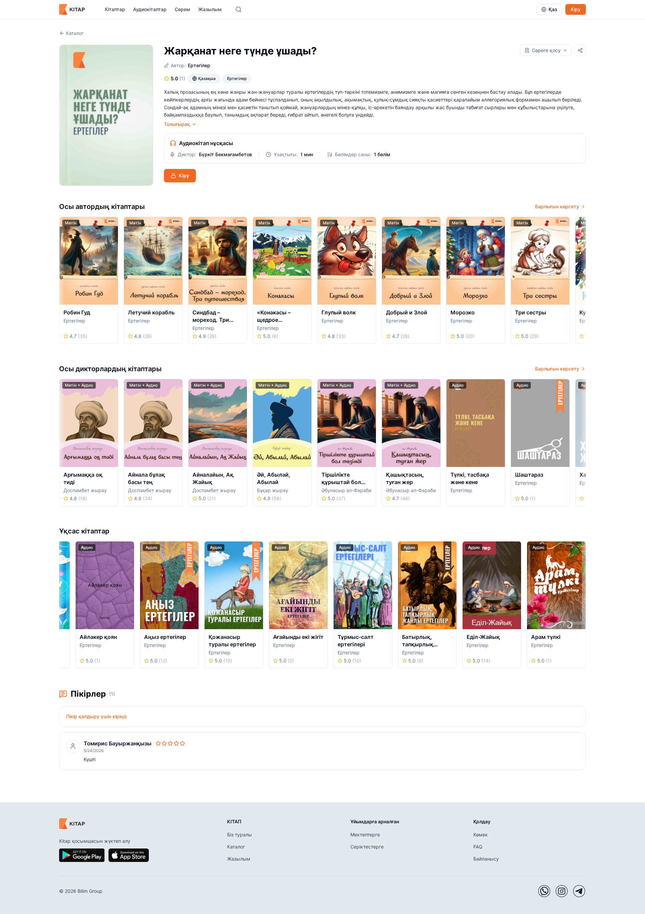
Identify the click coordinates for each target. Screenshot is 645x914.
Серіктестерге (367, 847)
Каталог (75, 33)
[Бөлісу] (580, 50)
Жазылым (210, 9)
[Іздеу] (238, 9)
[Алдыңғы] (61, 282)
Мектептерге (365, 834)
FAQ (477, 847)
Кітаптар (115, 9)
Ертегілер (199, 65)
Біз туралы (239, 834)
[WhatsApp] (544, 891)
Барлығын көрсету (557, 206)
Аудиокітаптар (150, 9)
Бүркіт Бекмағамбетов (225, 154)
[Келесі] (583, 282)
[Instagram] (561, 891)
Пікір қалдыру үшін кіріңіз (96, 716)
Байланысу (486, 859)
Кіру (575, 9)
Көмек (480, 834)
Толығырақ (177, 124)
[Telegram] (579, 891)
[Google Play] (81, 855)
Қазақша (207, 78)
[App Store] (129, 855)
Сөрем (182, 9)
